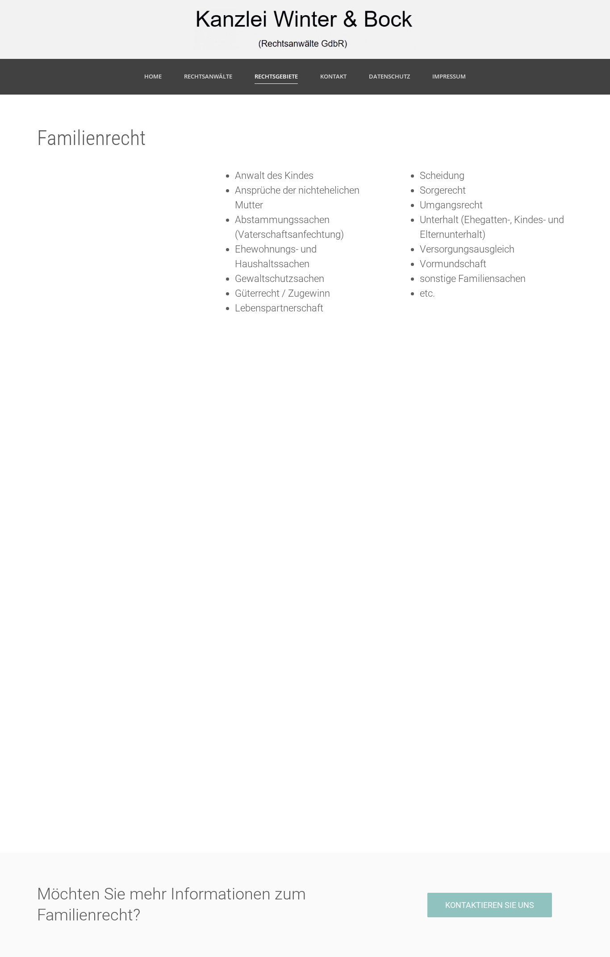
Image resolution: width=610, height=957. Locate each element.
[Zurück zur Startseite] (305, 29)
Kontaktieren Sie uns (489, 905)
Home (153, 76)
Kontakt (333, 76)
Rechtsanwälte (208, 76)
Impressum (449, 76)
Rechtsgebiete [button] (276, 76)
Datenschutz (389, 76)
